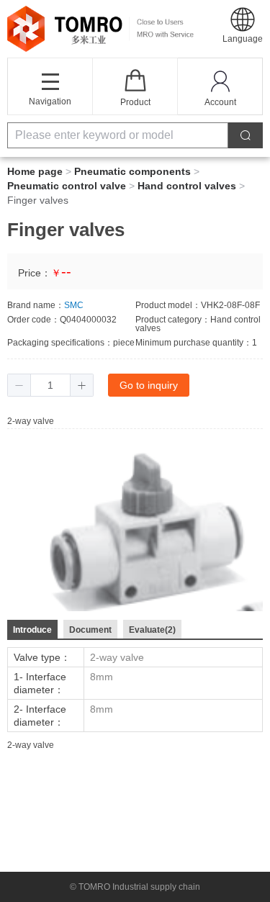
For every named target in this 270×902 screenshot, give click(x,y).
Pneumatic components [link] (132, 171)
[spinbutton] (50, 385)
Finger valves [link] (37, 200)
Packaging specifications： (60, 343)
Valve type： (42, 657)
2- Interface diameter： (40, 715)
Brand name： (35, 305)
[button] (242, 24)
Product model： (168, 305)
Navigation (50, 101)
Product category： (172, 320)
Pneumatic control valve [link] (66, 185)
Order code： (33, 320)
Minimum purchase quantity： (193, 343)
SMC (74, 305)
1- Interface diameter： (40, 683)
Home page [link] (35, 171)
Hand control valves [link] (187, 185)
